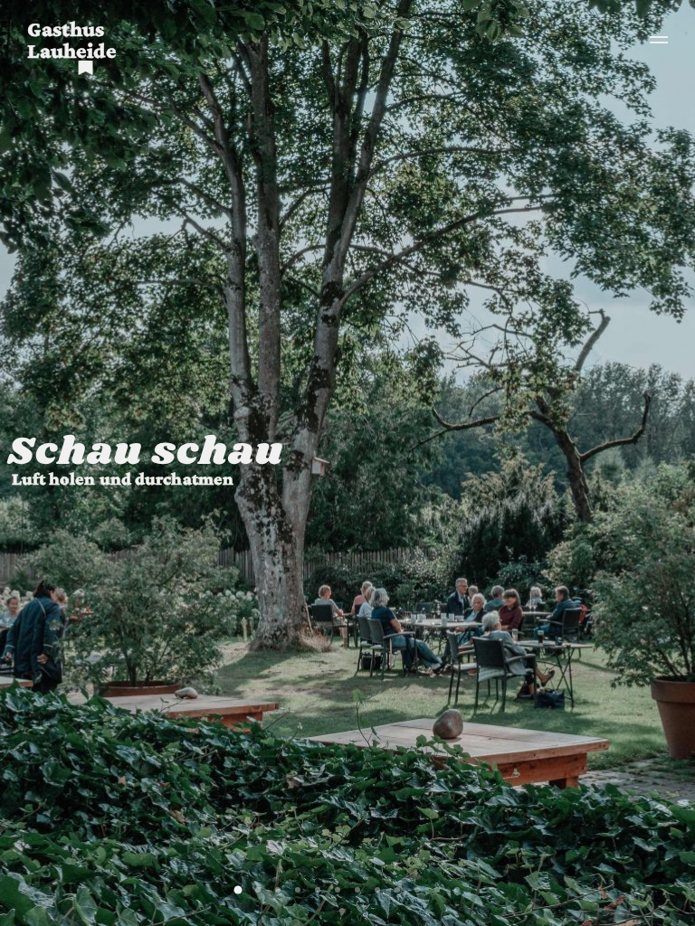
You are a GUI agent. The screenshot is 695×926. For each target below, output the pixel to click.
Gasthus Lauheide (72, 39)
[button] (238, 890)
